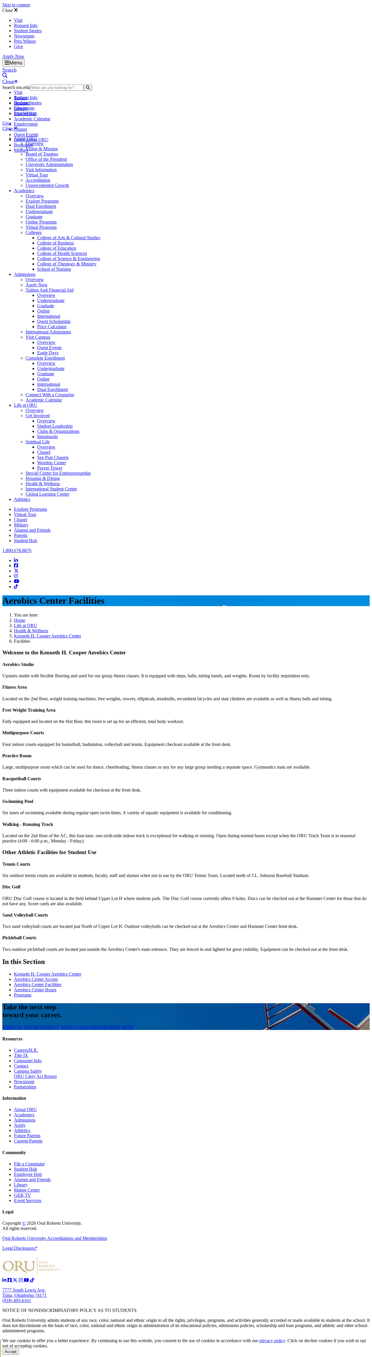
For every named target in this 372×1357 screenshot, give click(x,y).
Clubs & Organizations (58, 431)
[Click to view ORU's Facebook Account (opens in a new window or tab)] (10, 1280)
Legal (7, 1211)
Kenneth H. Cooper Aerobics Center (47, 635)
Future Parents (27, 1135)
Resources (12, 1038)
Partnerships (25, 1086)
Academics (24, 190)
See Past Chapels (53, 457)
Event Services (27, 1200)
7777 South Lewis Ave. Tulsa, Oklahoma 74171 (24, 1293)
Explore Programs (42, 201)
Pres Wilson (25, 41)
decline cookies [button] (318, 1340)
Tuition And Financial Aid (50, 290)
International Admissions (48, 331)
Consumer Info (28, 1060)
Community (14, 1152)
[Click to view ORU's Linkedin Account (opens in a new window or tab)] (5, 1280)
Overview (35, 143)
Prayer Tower (49, 467)
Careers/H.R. (26, 1050)
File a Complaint (29, 1163)
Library (21, 1184)
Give (18, 46)
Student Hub (25, 540)
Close (8, 10)
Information (14, 1098)
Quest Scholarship (54, 321)
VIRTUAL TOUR (19, 1027)
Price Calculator (52, 326)
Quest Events (26, 134)
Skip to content (16, 4)
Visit (18, 20)
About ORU (25, 138)
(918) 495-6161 (16, 1300)
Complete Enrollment (45, 358)
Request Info (25, 25)
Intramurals (47, 436)
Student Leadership (55, 426)
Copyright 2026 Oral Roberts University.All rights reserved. (42, 1226)
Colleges (34, 232)
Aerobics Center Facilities (37, 984)
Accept (11, 1351)
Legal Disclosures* (19, 1248)
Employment (25, 124)
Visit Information (41, 169)
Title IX (21, 1055)
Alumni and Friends (32, 530)
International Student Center (51, 488)
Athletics (22, 499)
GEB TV (22, 1195)
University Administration (49, 164)
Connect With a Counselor (50, 394)
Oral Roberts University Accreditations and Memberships (54, 1238)
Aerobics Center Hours (35, 989)
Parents (20, 535)
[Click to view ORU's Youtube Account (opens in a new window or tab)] (27, 1280)
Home (19, 620)
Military (21, 524)
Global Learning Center (47, 494)
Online (43, 310)
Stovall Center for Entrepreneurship (58, 473)
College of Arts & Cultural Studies (68, 237)
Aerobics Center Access (36, 979)
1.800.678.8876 (16, 550)
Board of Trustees (42, 153)
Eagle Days (47, 352)
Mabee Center (27, 1190)
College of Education (56, 248)
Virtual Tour (37, 174)
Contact (21, 1065)
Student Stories (28, 30)
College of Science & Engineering (68, 258)
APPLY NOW (120, 1027)
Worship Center (51, 462)
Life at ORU (25, 405)
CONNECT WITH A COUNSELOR (72, 1027)
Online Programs (41, 221)
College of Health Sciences (62, 253)
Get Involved (38, 415)
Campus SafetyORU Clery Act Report (35, 1074)
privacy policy (272, 1340)
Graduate (34, 216)
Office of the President (46, 159)
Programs (22, 994)
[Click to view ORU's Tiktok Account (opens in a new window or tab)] (32, 1280)
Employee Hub (28, 1174)
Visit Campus (38, 337)
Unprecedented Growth (47, 185)
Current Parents (28, 1140)
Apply (20, 1125)
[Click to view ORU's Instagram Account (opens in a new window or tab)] (21, 1280)
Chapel (20, 129)
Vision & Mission (42, 148)
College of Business (55, 242)
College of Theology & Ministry (66, 263)
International (48, 316)
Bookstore (23, 144)
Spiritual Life (38, 441)
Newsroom (24, 35)
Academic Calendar (32, 118)
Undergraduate (39, 211)
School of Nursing (54, 269)
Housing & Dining (43, 478)
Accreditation (38, 180)
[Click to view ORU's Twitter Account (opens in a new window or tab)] (16, 1280)
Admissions (24, 274)
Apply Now (13, 56)
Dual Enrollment (41, 206)
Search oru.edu (16, 87)
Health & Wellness (43, 483)
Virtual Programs (41, 227)
